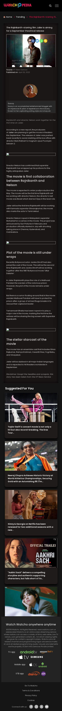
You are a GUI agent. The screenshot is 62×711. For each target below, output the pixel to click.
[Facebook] (33, 41)
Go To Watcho (31, 685)
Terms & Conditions (31, 690)
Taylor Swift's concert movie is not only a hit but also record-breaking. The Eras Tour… (29, 429)
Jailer (11, 132)
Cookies (30, 700)
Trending (20, 17)
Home (9, 17)
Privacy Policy (31, 695)
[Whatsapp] (41, 41)
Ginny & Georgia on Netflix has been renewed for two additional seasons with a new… (30, 527)
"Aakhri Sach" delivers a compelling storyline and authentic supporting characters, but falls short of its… (26, 575)
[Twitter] (37, 41)
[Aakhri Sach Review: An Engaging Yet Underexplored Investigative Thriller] (31, 553)
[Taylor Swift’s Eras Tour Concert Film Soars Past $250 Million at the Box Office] (31, 407)
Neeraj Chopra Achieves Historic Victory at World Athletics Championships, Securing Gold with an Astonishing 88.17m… (30, 478)
